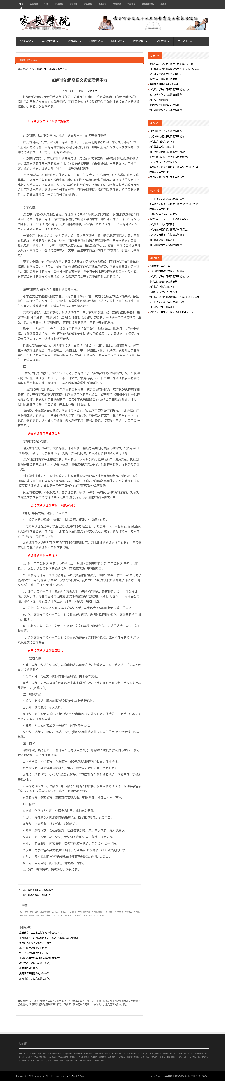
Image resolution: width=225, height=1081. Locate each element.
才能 (26, 912)
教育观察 (73, 4)
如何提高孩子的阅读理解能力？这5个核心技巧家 (174, 69)
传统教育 (102, 4)
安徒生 (59, 915)
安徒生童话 (68, 915)
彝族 (90, 915)
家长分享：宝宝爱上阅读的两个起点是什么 (41, 932)
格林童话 (128, 912)
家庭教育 (78, 915)
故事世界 (117, 4)
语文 (36, 912)
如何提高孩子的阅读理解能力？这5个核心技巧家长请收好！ (50, 937)
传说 (105, 912)
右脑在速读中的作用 (159, 172)
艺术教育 (59, 4)
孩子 (48, 915)
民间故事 (73, 912)
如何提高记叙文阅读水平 (40, 889)
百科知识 (131, 4)
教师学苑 (72, 41)
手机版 (163, 4)
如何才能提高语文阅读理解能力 (35, 978)
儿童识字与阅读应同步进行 (163, 162)
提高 (31, 912)
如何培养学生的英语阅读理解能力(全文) (39, 958)
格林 (42, 915)
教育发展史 (119, 912)
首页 (21, 4)
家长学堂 (25, 41)
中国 (53, 915)
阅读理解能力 (45, 912)
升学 (46, 4)
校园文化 (94, 41)
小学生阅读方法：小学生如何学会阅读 (169, 157)
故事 (111, 912)
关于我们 (183, 41)
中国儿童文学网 (84, 912)
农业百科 (64, 912)
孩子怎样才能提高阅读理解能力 (35, 963)
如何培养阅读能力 (28, 968)
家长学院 (92, 91)
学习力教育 (49, 41)
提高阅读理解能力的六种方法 (34, 973)
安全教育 (88, 4)
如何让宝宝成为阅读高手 (162, 146)
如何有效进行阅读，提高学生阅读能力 (169, 151)
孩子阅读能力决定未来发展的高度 (166, 177)
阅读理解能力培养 (57, 69)
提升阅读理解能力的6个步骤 (33, 953)
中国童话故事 (97, 912)
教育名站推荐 (148, 4)
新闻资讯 (34, 4)
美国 (85, 915)
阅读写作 (116, 41)
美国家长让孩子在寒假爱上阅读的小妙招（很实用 (174, 167)
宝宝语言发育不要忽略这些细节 (35, 942)
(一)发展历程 (99, 915)
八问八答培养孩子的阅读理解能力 (166, 136)
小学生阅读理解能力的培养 (33, 948)
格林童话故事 (34, 915)
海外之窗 (161, 41)
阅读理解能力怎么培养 (39, 895)
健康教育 (138, 41)
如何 (22, 912)
